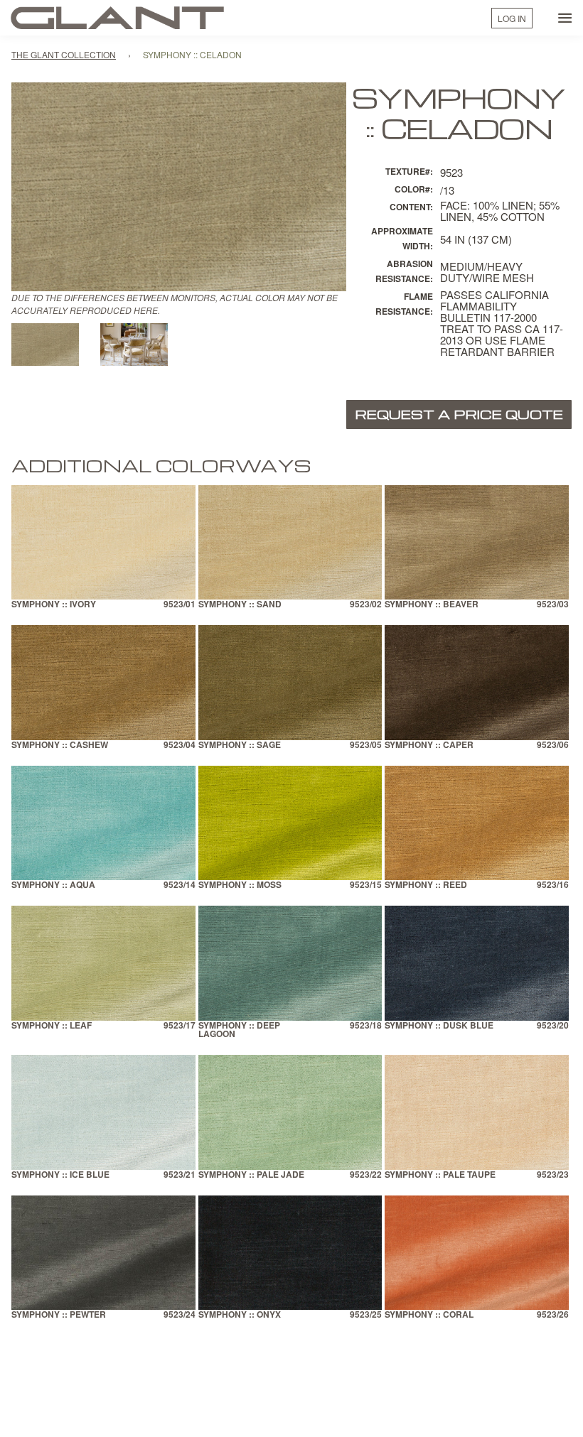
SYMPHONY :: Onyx (239, 1315)
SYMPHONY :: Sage (239, 745)
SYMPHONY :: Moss (240, 885)
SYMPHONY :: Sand (240, 605)
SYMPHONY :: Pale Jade (251, 1175)
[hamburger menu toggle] (565, 18)
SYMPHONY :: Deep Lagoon (239, 1030)
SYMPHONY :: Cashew (59, 745)
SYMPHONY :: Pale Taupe (440, 1175)
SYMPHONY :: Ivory (53, 605)
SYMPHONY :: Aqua (53, 885)
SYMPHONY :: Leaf (51, 1026)
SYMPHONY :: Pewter (58, 1315)
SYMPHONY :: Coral (429, 1315)
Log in (512, 18)
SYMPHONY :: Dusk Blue (439, 1026)
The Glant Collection (63, 54)
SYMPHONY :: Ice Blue (60, 1175)
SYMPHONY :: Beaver (431, 605)
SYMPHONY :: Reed (426, 885)
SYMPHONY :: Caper (429, 745)
